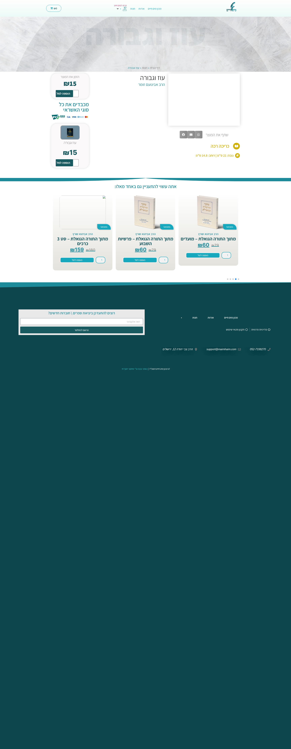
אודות (211, 317)
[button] (121, 9)
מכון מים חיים (231, 317)
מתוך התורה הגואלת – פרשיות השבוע (145, 241)
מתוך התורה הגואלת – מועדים (208, 239)
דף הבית (155, 68)
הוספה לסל (63, 93)
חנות (144, 68)
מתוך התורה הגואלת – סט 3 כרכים (82, 241)
